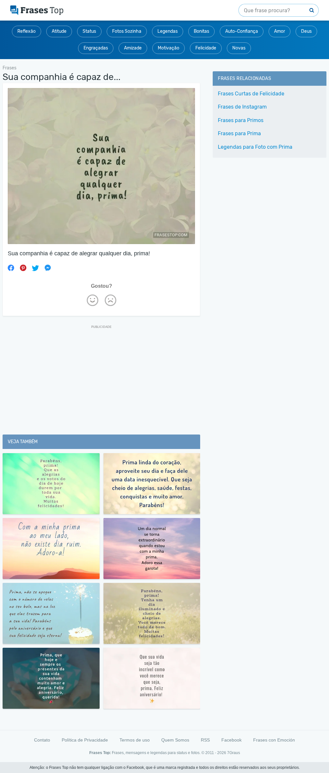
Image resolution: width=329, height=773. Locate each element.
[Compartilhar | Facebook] (11, 268)
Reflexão (26, 31)
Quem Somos (175, 739)
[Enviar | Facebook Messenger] (47, 268)
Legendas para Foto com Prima (255, 147)
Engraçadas (96, 48)
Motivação (168, 48)
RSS (205, 739)
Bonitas (201, 31)
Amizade (133, 48)
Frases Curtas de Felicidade (251, 94)
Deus (306, 31)
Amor (279, 31)
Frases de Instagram (242, 107)
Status (89, 31)
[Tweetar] (35, 268)
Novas (238, 48)
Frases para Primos (240, 120)
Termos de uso (135, 739)
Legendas (167, 31)
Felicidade (205, 48)
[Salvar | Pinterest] (23, 268)
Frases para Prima (239, 133)
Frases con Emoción (274, 739)
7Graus (233, 753)
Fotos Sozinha (126, 31)
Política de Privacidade (85, 739)
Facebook (231, 739)
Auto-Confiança (241, 31)
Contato (42, 739)
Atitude (59, 31)
